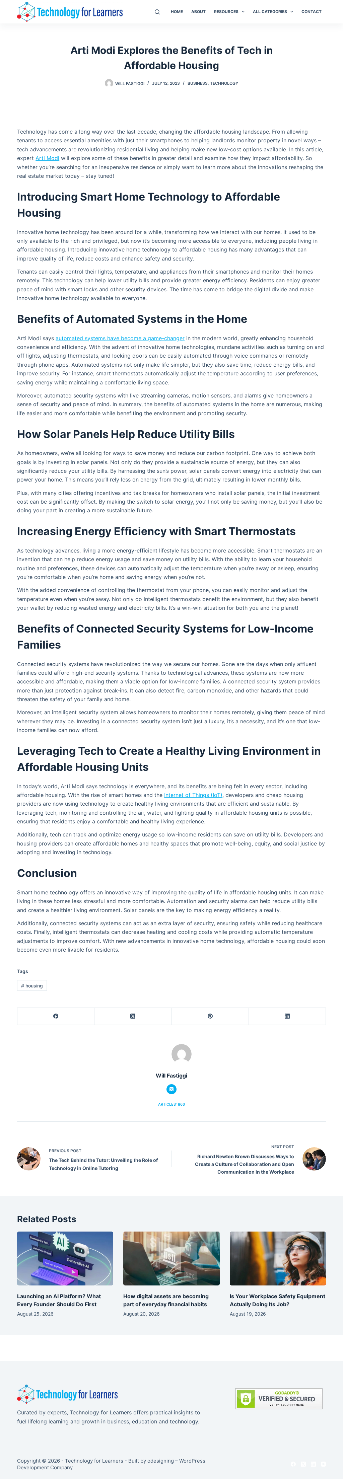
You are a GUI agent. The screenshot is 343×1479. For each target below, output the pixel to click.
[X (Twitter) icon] (171, 1089)
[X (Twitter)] (133, 1016)
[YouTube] (323, 1464)
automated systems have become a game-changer (120, 338)
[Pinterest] (210, 1016)
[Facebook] (55, 1016)
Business (198, 83)
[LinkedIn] (287, 1016)
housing (32, 985)
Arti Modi (47, 158)
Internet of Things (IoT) (193, 795)
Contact (311, 11)
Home (177, 11)
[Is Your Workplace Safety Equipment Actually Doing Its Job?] (278, 1259)
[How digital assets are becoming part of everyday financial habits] (171, 1259)
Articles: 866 (171, 1104)
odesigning (160, 1461)
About (198, 11)
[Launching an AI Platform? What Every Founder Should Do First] (65, 1259)
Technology (224, 83)
